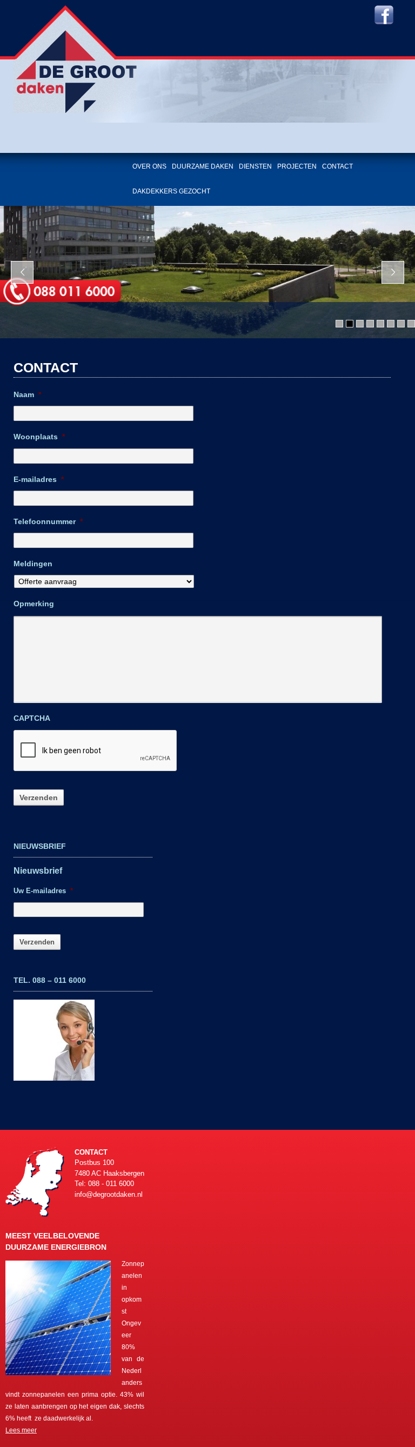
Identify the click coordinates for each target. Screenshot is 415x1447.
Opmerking (34, 603)
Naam (27, 394)
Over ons (149, 166)
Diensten (255, 166)
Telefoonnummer (48, 521)
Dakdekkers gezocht (171, 191)
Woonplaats (39, 436)
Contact (337, 166)
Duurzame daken (202, 166)
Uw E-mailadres (43, 891)
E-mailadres (39, 479)
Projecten (297, 166)
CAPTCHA (32, 718)
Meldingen (33, 563)
